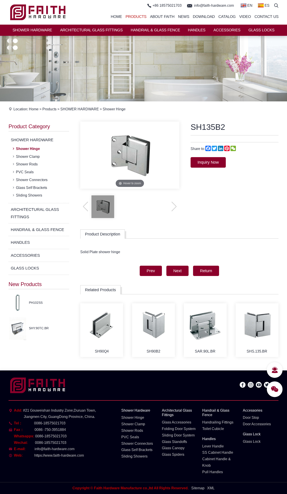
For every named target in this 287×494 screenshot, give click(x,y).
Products (136, 17)
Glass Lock (252, 434)
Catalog (227, 17)
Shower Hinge (114, 109)
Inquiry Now (208, 162)
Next (177, 271)
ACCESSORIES (226, 30)
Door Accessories (257, 424)
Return (206, 271)
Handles (209, 439)
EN (249, 5)
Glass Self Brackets (31, 188)
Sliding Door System (178, 435)
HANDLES (196, 30)
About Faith (162, 17)
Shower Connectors (32, 180)
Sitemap (197, 488)
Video (245, 17)
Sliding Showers (29, 195)
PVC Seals (25, 172)
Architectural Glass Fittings (177, 412)
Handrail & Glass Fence (215, 412)
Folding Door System (179, 429)
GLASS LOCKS (261, 30)
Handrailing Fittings (217, 422)
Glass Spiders (173, 454)
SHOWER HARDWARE (32, 30)
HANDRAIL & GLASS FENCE (155, 30)
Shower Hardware (135, 410)
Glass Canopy (173, 448)
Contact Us (266, 17)
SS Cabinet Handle (217, 452)
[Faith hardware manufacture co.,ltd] (38, 23)
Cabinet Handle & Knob (216, 462)
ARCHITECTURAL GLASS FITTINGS (91, 30)
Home (116, 17)
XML (211, 488)
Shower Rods (27, 164)
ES (267, 5)
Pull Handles (212, 472)
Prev (151, 271)
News (183, 17)
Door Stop (251, 417)
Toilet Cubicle (213, 429)
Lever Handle (213, 446)
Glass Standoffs (174, 442)
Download (204, 17)
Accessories (252, 410)
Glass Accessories (176, 422)
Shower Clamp (28, 156)
